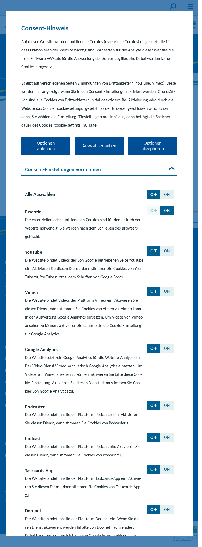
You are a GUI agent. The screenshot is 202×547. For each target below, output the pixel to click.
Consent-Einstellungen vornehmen (63, 169)
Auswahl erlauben (99, 146)
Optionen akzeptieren (152, 146)
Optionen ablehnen (46, 146)
